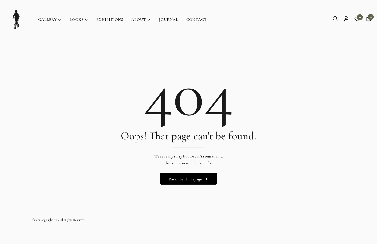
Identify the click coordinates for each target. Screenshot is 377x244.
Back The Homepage (186, 179)
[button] (369, 19)
